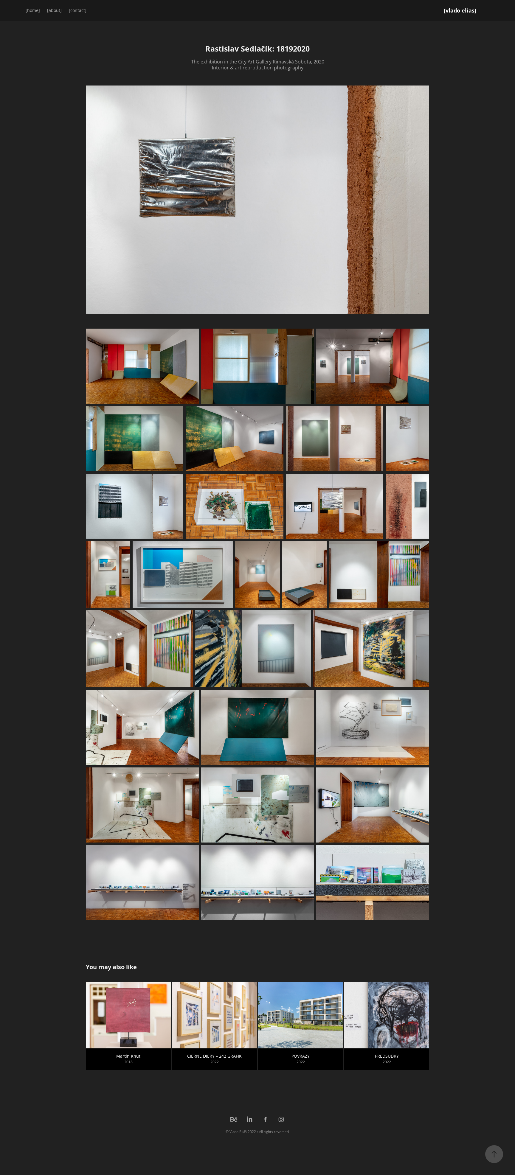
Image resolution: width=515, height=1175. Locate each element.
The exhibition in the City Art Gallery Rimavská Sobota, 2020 (257, 61)
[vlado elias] (460, 10)
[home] (33, 10)
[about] (54, 10)
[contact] (77, 10)
